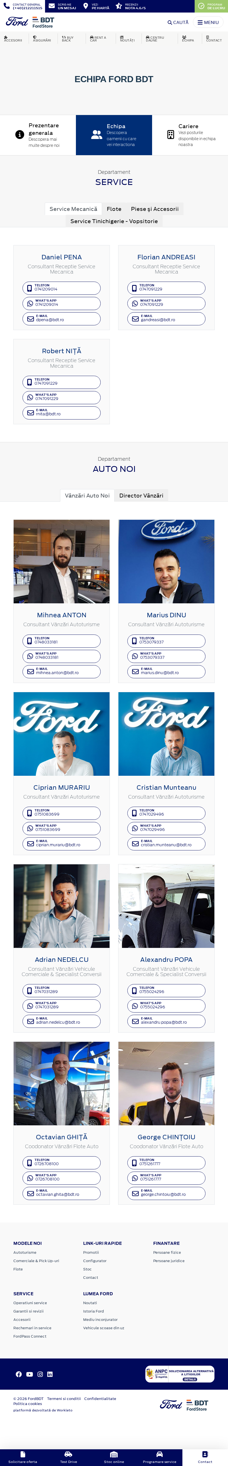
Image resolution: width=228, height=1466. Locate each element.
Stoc (87, 1269)
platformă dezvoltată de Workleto (43, 1410)
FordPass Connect (29, 1336)
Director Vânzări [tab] (141, 495)
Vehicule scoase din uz (103, 1328)
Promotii (91, 1252)
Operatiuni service (30, 1303)
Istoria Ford (93, 1311)
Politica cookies (27, 1403)
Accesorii (22, 1319)
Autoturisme (24, 1252)
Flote (18, 1269)
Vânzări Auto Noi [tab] (87, 495)
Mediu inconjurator (100, 1319)
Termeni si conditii (64, 1398)
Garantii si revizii (28, 1311)
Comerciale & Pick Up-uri (36, 1260)
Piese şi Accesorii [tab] (155, 209)
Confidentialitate (100, 1398)
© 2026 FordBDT (28, 1398)
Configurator (94, 1260)
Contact (90, 1277)
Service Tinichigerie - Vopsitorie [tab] (114, 221)
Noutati (90, 1303)
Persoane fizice (167, 1252)
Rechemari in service (32, 1328)
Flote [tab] (114, 209)
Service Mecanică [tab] (73, 209)
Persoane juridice (169, 1260)
